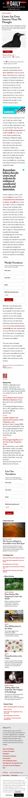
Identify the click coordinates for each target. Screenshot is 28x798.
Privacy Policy (6, 775)
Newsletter (23, 2)
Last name (7, 277)
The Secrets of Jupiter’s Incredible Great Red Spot (14, 542)
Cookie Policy (14, 775)
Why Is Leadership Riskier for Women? (14, 707)
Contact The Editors (9, 751)
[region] (14, 787)
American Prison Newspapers (11, 765)
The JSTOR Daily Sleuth (10, 761)
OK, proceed (18, 795)
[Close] (26, 778)
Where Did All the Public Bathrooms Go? (14, 558)
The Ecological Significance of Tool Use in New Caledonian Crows (13, 442)
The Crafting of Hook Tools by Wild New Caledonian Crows (13, 399)
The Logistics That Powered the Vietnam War (14, 567)
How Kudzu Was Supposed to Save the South (13, 561)
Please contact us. (8, 367)
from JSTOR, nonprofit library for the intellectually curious (14, 8)
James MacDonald (9, 55)
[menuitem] (23, 2)
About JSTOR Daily (8, 749)
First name (7, 270)
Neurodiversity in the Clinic (13, 657)
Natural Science (7, 539)
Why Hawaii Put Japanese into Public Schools (13, 571)
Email (6, 285)
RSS (4, 768)
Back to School (8, 709)
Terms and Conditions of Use (16, 772)
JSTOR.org (5, 772)
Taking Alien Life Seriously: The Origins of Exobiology (14, 690)
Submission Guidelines (9, 756)
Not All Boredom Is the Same (10, 564)
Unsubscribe (6, 758)
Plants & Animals (6, 13)
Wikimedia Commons (13, 48)
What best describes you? (11, 292)
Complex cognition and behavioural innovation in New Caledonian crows (13, 419)
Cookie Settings (8, 795)
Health (6, 624)
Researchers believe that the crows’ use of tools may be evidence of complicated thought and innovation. (11, 180)
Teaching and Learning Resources (13, 763)
